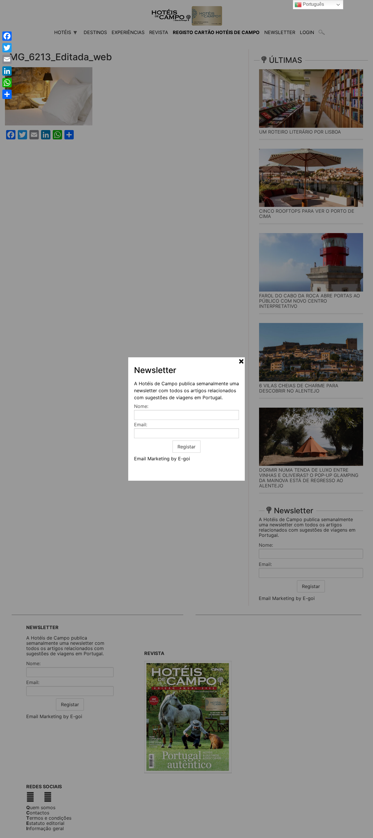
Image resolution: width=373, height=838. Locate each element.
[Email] (7, 59)
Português (313, 4)
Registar (186, 447)
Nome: (141, 406)
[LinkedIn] (7, 71)
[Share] (7, 94)
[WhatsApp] (7, 82)
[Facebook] (7, 36)
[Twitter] (7, 48)
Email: (140, 424)
